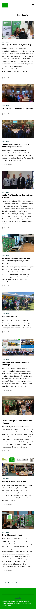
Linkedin (18, 598)
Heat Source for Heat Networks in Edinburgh (15, 363)
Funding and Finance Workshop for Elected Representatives (15, 145)
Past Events (5, 42)
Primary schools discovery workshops (17, 45)
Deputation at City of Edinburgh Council (18, 108)
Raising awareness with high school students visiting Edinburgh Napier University (16, 260)
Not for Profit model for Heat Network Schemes (17, 196)
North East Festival (9, 316)
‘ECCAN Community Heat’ (12, 535)
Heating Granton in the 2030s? (14, 481)
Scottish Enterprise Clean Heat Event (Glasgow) (17, 421)
